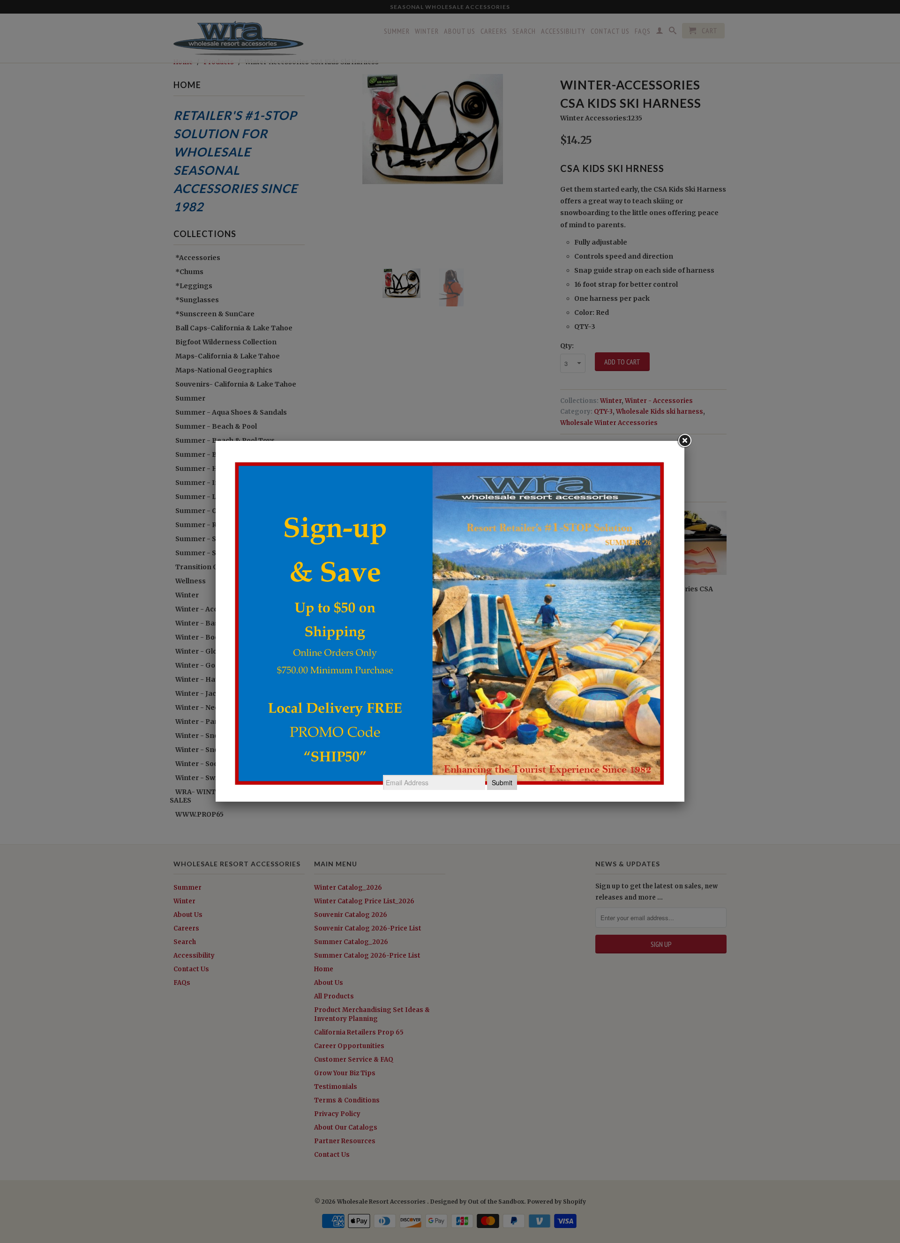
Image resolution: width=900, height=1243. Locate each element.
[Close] (684, 440)
